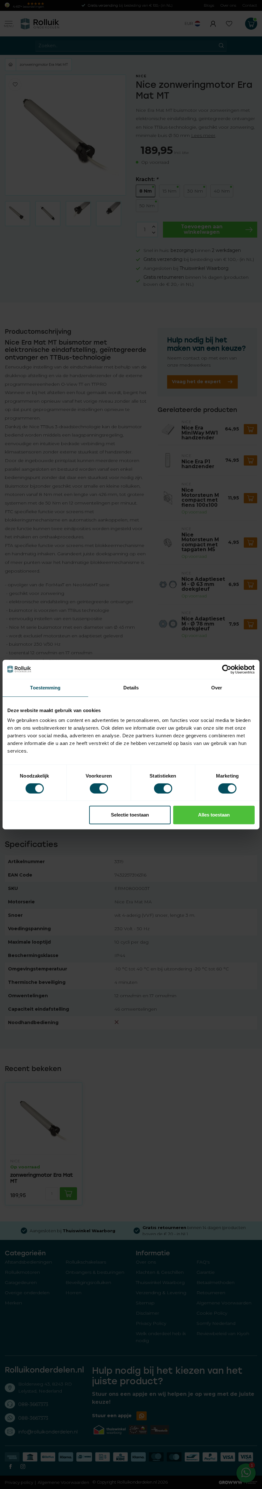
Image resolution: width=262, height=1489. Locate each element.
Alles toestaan (214, 814)
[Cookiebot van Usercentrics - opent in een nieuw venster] (227, 669)
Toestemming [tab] (45, 687)
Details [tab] (131, 687)
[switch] (99, 788)
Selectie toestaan (130, 814)
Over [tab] (216, 687)
